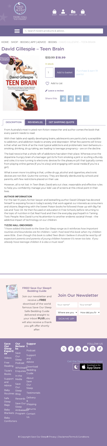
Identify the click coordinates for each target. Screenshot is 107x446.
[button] (17, 31)
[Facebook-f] (71, 349)
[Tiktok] (100, 349)
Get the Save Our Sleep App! (85, 361)
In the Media (18, 378)
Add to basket (65, 72)
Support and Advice (9, 382)
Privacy (52, 437)
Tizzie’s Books (8, 372)
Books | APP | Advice (33, 42)
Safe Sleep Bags (7, 401)
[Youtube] (85, 349)
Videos (7, 358)
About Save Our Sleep (30, 383)
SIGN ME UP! (66, 318)
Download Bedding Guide (31, 370)
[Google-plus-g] (78, 349)
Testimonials (31, 393)
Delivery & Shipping (31, 401)
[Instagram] (93, 349)
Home (5, 42)
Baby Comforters (9, 419)
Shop (14, 42)
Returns (31, 409)
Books (52, 42)
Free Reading (9, 364)
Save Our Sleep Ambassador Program (20, 408)
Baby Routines (9, 392)
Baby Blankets (9, 411)
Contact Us (30, 415)
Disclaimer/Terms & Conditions (73, 437)
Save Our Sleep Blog (18, 389)
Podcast (31, 350)
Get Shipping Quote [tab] (61, 122)
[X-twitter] (64, 349)
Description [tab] (14, 122)
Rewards (20, 398)
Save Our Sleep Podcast (19, 358)
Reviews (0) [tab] (35, 122)
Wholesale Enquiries (20, 369)
